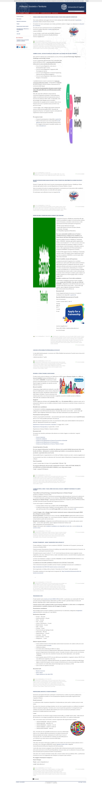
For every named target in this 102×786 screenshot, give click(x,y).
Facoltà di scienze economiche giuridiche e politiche (23, 40)
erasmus (64, 338)
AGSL (36, 476)
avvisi (49, 42)
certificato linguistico (51, 769)
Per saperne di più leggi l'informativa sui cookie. (74, 0)
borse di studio (70, 336)
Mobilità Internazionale (37, 47)
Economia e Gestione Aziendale (46, 43)
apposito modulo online (62, 744)
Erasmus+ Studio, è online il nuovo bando (43, 373)
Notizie (43, 47)
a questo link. (73, 295)
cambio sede (60, 42)
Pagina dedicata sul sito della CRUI (44, 674)
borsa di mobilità (61, 583)
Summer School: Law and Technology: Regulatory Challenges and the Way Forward (55, 53)
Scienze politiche (51, 48)
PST (41, 210)
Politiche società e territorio (49, 47)
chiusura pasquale (61, 362)
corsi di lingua (58, 769)
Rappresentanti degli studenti (22, 26)
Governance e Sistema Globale (55, 207)
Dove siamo (19, 18)
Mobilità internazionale (46, 13)
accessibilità (21, 782)
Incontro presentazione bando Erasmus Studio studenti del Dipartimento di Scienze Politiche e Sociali (57, 181)
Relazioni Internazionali (59, 47)
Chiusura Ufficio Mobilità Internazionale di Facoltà (46, 350)
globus (61, 771)
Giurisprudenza (41, 175)
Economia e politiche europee (38, 44)
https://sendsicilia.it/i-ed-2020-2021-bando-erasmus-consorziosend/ (49, 566)
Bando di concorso (40, 670)
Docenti (22, 13)
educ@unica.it (42, 125)
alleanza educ (37, 173)
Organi (18, 23)
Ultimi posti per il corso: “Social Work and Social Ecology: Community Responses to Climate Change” (56, 489)
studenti (56, 48)
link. (59, 192)
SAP (52, 210)
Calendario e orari (35, 13)
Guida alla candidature (41, 438)
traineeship (56, 343)
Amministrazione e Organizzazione (41, 42)
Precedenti (36, 779)
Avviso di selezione (40, 437)
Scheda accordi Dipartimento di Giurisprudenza (47, 442)
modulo (50, 29)
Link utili (18, 33)
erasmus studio (61, 44)
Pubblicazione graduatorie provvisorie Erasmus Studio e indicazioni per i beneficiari (55, 17)
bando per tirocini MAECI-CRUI (51, 599)
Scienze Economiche (44, 48)
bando (49, 645)
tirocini (49, 686)
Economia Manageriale (48, 44)
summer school (62, 175)
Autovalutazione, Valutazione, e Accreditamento (23, 29)
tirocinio (52, 343)
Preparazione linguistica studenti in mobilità (44, 691)
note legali (80, 782)
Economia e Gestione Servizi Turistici (59, 43)
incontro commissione (45, 209)
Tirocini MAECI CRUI (38, 595)
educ (61, 173)
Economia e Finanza (36, 43)
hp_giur (46, 175)
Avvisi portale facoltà (54, 42)
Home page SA (37, 209)
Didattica (27, 13)
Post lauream (55, 13)
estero (76, 338)
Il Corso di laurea (20, 16)
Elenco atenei (39, 672)
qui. (58, 418)
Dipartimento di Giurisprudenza (40, 426)
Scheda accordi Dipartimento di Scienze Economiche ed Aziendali (51, 440)
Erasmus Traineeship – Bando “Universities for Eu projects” (48, 542)
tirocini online (53, 686)
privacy (84, 782)
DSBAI (64, 42)
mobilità (50, 209)
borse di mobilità (54, 173)
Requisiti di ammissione (21, 21)
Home (18, 13)
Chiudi (87, 0)
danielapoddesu (41, 172)
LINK (75, 509)
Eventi (63, 173)
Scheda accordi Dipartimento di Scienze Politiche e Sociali (49, 443)
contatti (17, 782)
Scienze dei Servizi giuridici (65, 342)
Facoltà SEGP (35, 175)
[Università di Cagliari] (73, 7)
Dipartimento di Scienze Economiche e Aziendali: (44, 424)
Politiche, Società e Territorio (33, 6)
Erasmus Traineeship (70, 338)
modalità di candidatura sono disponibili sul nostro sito (58, 526)
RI (51, 210)
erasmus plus (55, 44)
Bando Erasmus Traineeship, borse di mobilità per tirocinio (48, 215)
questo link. (58, 119)
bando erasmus (61, 476)
